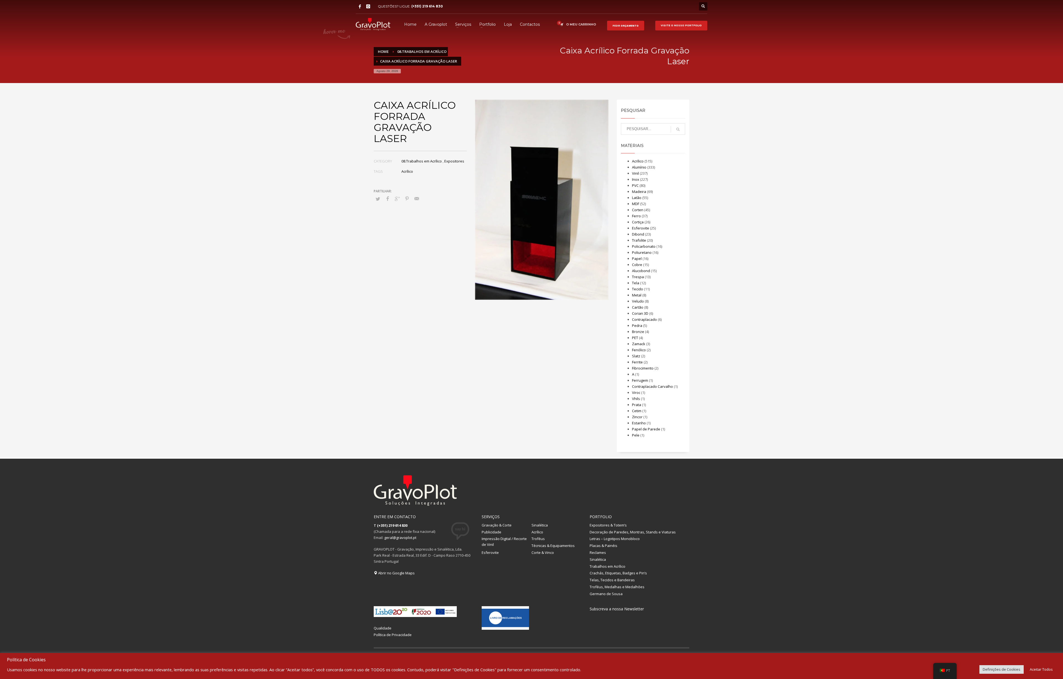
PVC (635, 185)
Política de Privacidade (393, 634)
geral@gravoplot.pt (400, 537)
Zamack (638, 343)
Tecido (637, 288)
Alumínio (639, 167)
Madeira (639, 191)
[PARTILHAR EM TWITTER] (378, 199)
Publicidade (491, 532)
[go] (678, 129)
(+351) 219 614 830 (427, 6)
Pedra (637, 325)
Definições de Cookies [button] (1001, 669)
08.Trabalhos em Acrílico (421, 161)
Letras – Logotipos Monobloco (615, 538)
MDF (635, 203)
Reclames (598, 552)
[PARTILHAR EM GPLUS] (397, 198)
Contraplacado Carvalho (652, 386)
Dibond (638, 234)
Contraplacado (644, 319)
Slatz (636, 355)
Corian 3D (640, 313)
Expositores (454, 161)
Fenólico (639, 349)
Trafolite (639, 240)
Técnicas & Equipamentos (553, 545)
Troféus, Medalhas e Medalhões (617, 586)
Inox (635, 179)
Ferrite (637, 362)
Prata (636, 404)
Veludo (638, 301)
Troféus (538, 538)
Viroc (636, 392)
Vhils (636, 398)
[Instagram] (368, 6)
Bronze (638, 331)
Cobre (637, 264)
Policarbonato (644, 246)
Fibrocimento (643, 368)
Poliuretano (642, 252)
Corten (637, 209)
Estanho (639, 422)
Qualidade (382, 628)
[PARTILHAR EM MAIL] (416, 198)
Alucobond (641, 270)
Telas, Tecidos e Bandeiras (612, 579)
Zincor (637, 416)
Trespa (638, 276)
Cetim (636, 410)
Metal (636, 295)
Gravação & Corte (497, 525)
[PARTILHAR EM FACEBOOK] (387, 198)
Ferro (636, 215)
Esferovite (640, 228)
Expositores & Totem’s (608, 525)
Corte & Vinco (543, 552)
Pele (635, 435)
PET (635, 337)
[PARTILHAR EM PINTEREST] (407, 198)
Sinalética (540, 525)
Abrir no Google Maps (396, 572)
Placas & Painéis (603, 545)
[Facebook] (360, 6)
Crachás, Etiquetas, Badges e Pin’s (618, 572)
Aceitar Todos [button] (1041, 669)
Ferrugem (640, 380)
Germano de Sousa (606, 593)
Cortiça (638, 222)
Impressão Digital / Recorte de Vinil (504, 541)
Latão (636, 197)
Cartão (637, 307)
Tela (635, 282)
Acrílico (407, 171)
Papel (637, 258)
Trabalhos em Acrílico (607, 566)
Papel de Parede (646, 429)
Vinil (635, 173)
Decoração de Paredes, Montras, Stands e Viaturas (633, 532)
